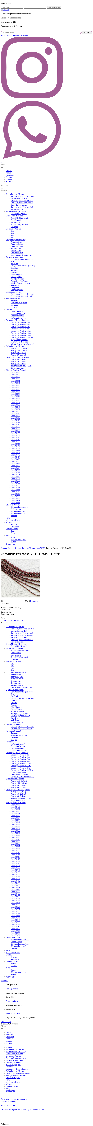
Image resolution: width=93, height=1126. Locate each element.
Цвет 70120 (15, 427)
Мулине (9, 522)
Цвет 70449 (15, 455)
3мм (12, 231)
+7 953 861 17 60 (8, 35)
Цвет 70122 (15, 429)
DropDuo (14, 268)
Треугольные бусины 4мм (21, 255)
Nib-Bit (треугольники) (20, 283)
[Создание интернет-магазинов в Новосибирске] (5, 1116)
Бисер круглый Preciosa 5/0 (22, 207)
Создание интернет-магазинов (13, 1109)
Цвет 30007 (15, 377)
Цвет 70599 (15, 496)
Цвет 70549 (15, 487)
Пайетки (9, 309)
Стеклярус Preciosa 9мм (20, 329)
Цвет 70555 (15, 490)
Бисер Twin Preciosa (19, 205)
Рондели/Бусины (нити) (16, 240)
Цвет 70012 (15, 400)
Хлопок (14, 524)
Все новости (6, 1022)
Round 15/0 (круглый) (19, 218)
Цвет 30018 (15, 392)
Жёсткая (14, 301)
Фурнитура (10, 544)
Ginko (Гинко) (16, 277)
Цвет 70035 (15, 405)
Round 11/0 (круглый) (19, 224)
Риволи (14, 516)
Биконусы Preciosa (13, 229)
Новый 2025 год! (13, 1013)
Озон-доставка (12, 989)
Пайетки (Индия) (18, 311)
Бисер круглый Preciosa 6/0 (22, 203)
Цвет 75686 (15, 503)
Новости (4, 981)
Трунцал (14, 305)
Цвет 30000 (15, 372)
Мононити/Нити (13, 520)
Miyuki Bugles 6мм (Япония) (22, 344)
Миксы (14, 270)
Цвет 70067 (15, 414)
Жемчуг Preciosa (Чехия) (16, 370)
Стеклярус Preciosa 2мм (20, 322)
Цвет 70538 (15, 479)
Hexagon (14, 227)
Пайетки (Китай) (18, 314)
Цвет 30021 (15, 396)
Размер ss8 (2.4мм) (18, 364)
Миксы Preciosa (17, 209)
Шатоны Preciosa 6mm (20, 513)
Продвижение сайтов (35, 1109)
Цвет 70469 (15, 457)
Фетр (8, 535)
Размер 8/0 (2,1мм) (18, 355)
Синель (14, 533)
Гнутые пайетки (17, 316)
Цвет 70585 (15, 494)
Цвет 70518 (15, 470)
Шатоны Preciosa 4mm (20, 511)
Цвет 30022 (15, 398)
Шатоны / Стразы (13, 505)
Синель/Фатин (12, 529)
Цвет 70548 (15, 485)
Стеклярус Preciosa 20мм (21, 335)
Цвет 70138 (15, 433)
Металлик (15, 527)
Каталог (9, 1047)
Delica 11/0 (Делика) (19, 214)
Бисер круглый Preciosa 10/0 (22, 196)
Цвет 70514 (15, 468)
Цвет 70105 (15, 418)
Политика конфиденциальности (14, 1099)
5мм (12, 235)
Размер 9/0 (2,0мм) (18, 353)
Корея (13, 537)
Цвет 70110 (15, 420)
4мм (12, 233)
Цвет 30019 (15, 394)
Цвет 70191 (15, 446)
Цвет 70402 (15, 448)
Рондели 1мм (16, 242)
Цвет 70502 (15, 466)
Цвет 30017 (15, 390)
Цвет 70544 (15, 483)
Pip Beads (14, 264)
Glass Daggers (16, 274)
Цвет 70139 (15, 435)
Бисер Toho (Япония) (14, 216)
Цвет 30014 (15, 385)
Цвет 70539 (15, 481)
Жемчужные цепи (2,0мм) (21, 366)
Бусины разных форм (14, 257)
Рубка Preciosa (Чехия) (15, 346)
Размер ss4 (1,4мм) (18, 359)
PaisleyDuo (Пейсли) (19, 281)
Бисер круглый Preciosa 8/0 (22, 201)
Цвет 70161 (15, 444)
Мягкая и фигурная (19, 303)
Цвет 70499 (15, 463)
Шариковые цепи (18, 368)
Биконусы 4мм (17, 253)
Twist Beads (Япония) (19, 342)
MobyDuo (15, 287)
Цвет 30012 (15, 383)
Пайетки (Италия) (18, 318)
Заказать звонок (21, 35)
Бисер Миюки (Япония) (16, 211)
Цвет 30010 (15, 379)
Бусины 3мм (16, 251)
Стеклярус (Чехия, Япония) (17, 320)
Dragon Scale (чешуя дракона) (23, 266)
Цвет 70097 (15, 416)
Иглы (8, 518)
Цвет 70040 (15, 407)
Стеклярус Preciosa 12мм (21, 331)
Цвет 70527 (15, 472)
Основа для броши (13, 292)
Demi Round (16, 220)
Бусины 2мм (16, 248)
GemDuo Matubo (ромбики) (22, 259)
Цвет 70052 (15, 409)
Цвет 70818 (15, 500)
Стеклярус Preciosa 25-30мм (22, 337)
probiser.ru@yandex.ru (10, 1101)
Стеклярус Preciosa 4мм (20, 324)
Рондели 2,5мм (17, 244)
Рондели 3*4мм (17, 246)
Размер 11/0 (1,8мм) (19, 348)
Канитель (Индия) (13, 298)
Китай (13, 542)
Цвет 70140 (15, 437)
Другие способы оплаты (13, 620)
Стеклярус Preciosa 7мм (20, 327)
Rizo (12, 261)
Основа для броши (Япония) (22, 294)
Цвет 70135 (15, 431)
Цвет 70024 (15, 403)
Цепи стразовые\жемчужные (18, 357)
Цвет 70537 (15, 477)
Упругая (14, 307)
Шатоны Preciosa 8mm (20, 507)
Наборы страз (16, 509)
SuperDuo (15, 285)
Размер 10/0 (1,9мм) (19, 350)
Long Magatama (17, 290)
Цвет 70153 (15, 440)
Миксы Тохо (16, 222)
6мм (12, 237)
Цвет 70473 (15, 459)
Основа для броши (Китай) (22, 296)
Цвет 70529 (15, 474)
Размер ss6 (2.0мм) (18, 361)
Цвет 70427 (15, 374)
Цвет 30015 (15, 387)
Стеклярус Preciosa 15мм (21, 333)
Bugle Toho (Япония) (19, 340)
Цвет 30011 (15, 381)
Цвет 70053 (15, 411)
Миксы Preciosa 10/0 (19, 198)
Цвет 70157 (15, 442)
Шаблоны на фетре (18, 540)
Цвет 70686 (15, 498)
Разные (14, 272)
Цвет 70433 (15, 450)
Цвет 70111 (15, 422)
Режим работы (12, 1001)
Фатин (13, 531)
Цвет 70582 (15, 492)
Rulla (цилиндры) (18, 279)
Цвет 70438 (15, 453)
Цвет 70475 (15, 461)
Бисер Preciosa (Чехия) (15, 194)
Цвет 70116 (15, 424)
